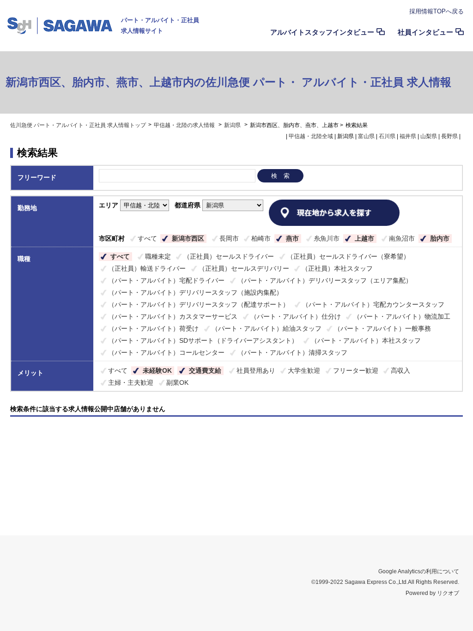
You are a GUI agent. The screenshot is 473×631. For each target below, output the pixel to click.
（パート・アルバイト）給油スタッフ (266, 328)
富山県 (366, 136)
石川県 (387, 136)
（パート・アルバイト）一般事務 (382, 328)
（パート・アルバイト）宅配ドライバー (166, 280)
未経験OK (157, 370)
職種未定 (158, 256)
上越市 (364, 238)
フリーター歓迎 (355, 370)
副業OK (177, 382)
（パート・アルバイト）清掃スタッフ (292, 352)
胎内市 (439, 238)
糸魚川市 (327, 238)
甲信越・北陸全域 (311, 136)
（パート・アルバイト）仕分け (295, 316)
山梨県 (428, 136)
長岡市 (229, 238)
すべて (147, 238)
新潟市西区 (188, 238)
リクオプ (448, 593)
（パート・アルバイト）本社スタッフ (366, 340)
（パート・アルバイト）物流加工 (401, 316)
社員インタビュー (425, 32)
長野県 (449, 136)
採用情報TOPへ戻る (436, 11)
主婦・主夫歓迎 (130, 382)
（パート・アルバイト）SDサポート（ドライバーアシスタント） (203, 340)
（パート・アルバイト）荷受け (153, 328)
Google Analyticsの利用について (418, 571)
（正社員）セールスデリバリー (244, 268)
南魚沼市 (402, 238)
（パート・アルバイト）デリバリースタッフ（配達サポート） (198, 304)
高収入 (400, 370)
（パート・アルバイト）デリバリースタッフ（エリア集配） (324, 280)
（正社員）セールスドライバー (228, 256)
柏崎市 (261, 238)
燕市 (292, 238)
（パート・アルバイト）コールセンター (166, 352)
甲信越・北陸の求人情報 (185, 125)
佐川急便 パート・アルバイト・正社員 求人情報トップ (78, 125)
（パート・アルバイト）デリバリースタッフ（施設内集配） (195, 292)
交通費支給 (205, 370)
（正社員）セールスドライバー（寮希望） (348, 256)
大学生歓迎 (304, 370)
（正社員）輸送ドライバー (147, 268)
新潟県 (232, 125)
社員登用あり (255, 370)
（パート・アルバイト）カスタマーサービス (172, 316)
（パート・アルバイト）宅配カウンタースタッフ (373, 304)
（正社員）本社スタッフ (337, 268)
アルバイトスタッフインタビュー (322, 32)
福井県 (408, 136)
